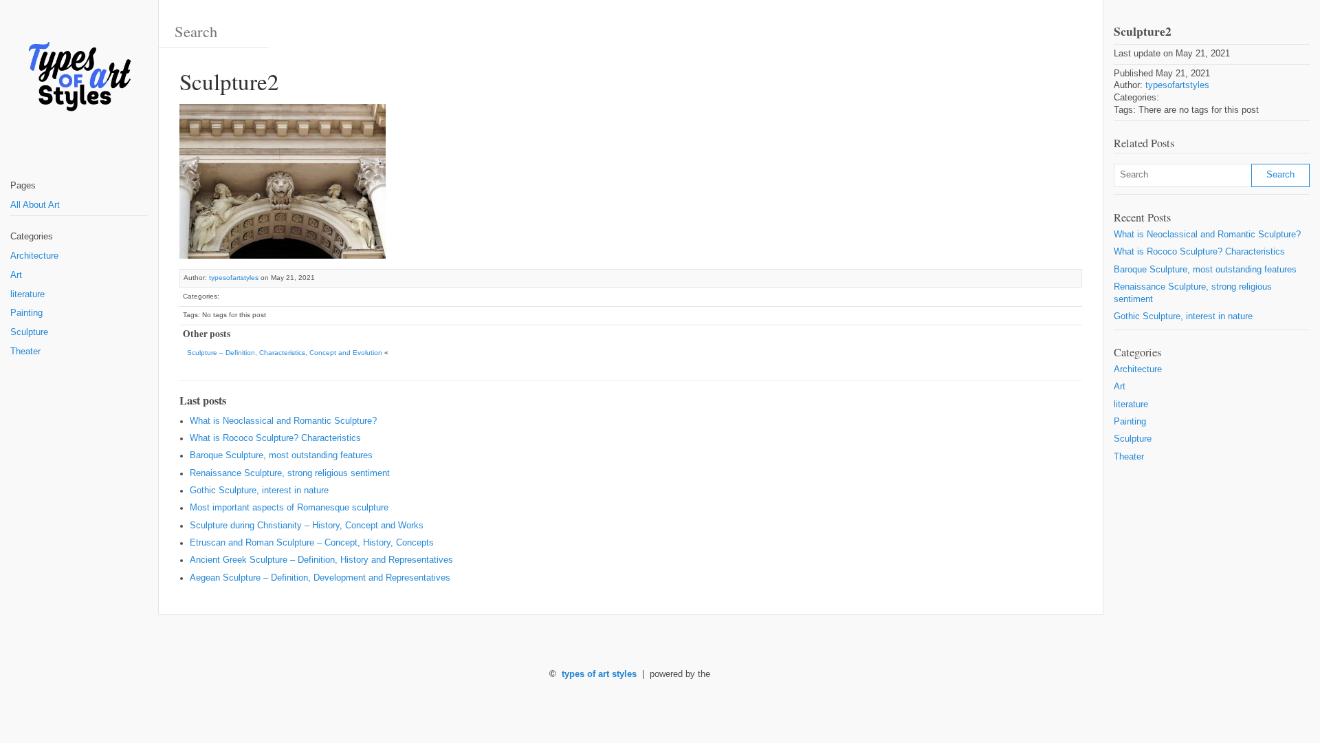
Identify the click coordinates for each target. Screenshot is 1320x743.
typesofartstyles (233, 277)
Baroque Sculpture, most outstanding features (281, 455)
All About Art (35, 205)
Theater (25, 351)
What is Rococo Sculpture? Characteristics (275, 438)
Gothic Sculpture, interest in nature (259, 490)
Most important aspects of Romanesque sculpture (289, 508)
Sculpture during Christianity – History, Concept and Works (307, 525)
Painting (26, 313)
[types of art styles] (79, 77)
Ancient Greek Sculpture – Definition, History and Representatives (321, 560)
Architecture (34, 256)
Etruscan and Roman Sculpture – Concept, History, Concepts (312, 543)
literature (27, 294)
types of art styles (599, 674)
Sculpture (29, 332)
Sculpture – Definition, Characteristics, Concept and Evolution (284, 352)
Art (16, 275)
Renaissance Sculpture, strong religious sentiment (290, 473)
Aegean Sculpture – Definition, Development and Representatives (320, 578)
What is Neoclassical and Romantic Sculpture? (283, 421)
